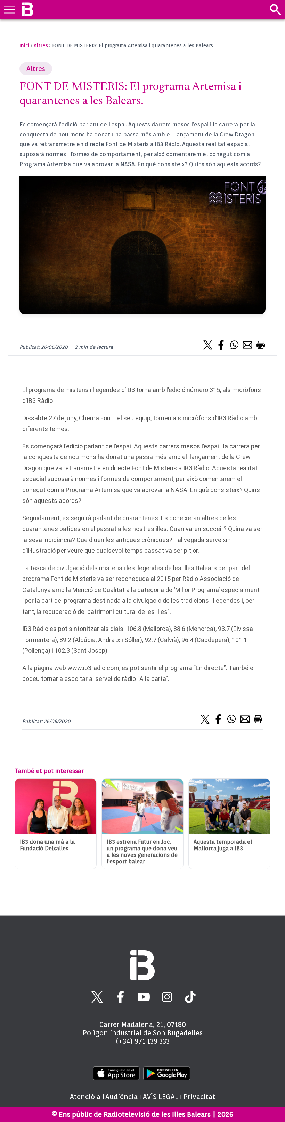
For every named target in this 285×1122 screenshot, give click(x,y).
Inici (24, 45)
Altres (41, 45)
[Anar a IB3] (27, 9)
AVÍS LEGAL (160, 1097)
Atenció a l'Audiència (104, 1097)
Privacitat (199, 1097)
